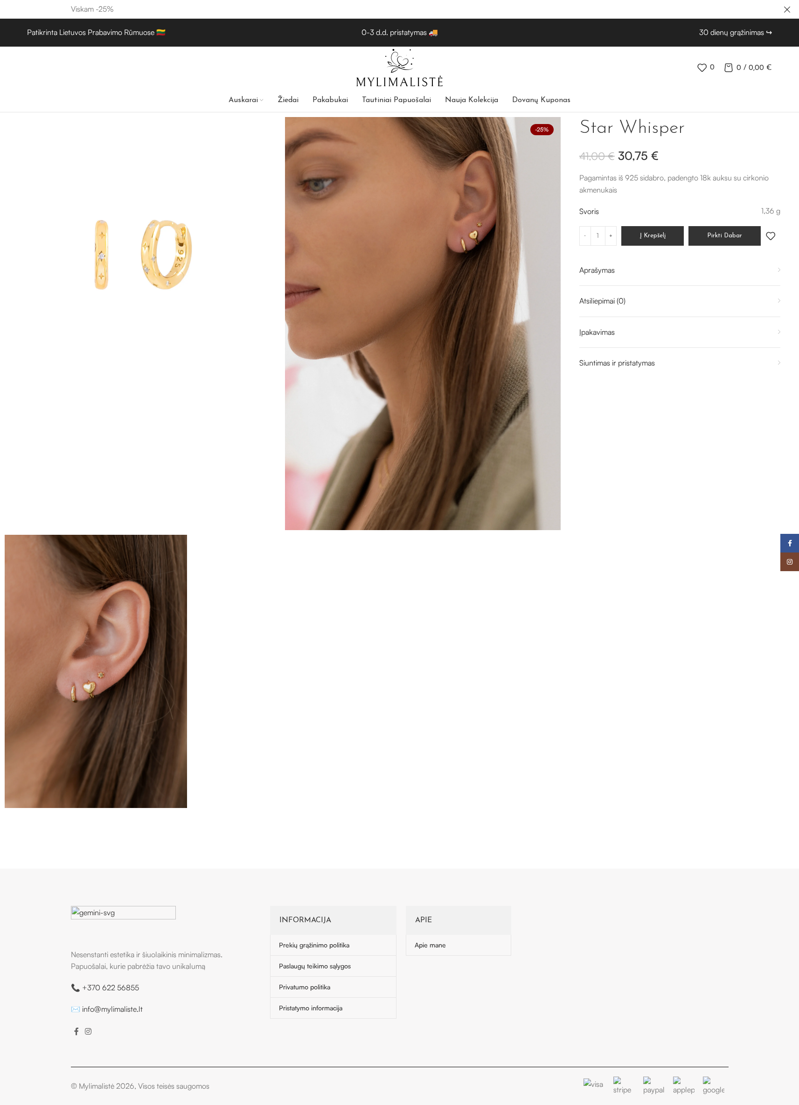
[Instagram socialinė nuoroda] (88, 1031)
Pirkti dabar (724, 235)
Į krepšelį (653, 235)
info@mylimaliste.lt (112, 1009)
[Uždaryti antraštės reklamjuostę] (787, 9)
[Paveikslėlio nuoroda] (123, 921)
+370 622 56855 (110, 987)
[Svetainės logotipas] (399, 66)
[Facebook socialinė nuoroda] (76, 1031)
